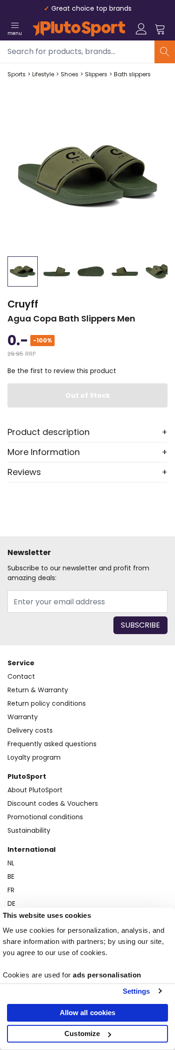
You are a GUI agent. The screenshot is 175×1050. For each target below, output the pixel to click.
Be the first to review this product (61, 370)
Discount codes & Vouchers (52, 803)
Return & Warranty (37, 690)
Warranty (22, 717)
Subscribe (140, 625)
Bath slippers (132, 74)
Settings (136, 991)
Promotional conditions (45, 817)
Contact (21, 676)
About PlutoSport (35, 790)
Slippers (96, 74)
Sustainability (28, 830)
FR (10, 890)
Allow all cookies (88, 1013)
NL (10, 863)
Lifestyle (43, 74)
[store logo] (79, 28)
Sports (16, 74)
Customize (82, 1033)
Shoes (69, 74)
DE (11, 903)
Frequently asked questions (52, 744)
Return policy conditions (46, 703)
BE (10, 876)
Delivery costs (30, 730)
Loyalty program (34, 757)
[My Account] (141, 28)
